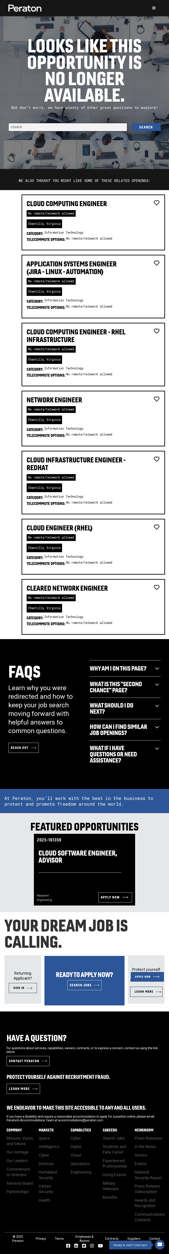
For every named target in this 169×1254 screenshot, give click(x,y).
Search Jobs (114, 1138)
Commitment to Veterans (18, 1172)
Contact (154, 1238)
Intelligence (49, 1146)
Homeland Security (48, 1175)
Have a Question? (37, 1037)
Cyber (44, 1155)
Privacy (41, 1238)
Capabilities (81, 1130)
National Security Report (148, 1175)
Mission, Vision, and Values (20, 1141)
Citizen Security (46, 1189)
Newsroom (144, 1130)
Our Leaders (17, 1160)
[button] (154, 8)
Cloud (76, 1155)
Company (14, 1130)
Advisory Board (20, 1183)
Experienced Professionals (115, 1163)
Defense (46, 1163)
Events (141, 1163)
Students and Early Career (114, 1149)
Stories (141, 1155)
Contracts (112, 1238)
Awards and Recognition (145, 1203)
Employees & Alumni (84, 1239)
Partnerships (18, 1191)
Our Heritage (18, 1152)
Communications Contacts (150, 1217)
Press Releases (148, 1138)
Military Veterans (111, 1186)
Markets (46, 1130)
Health (44, 1200)
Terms (59, 1238)
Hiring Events (114, 1174)
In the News (145, 1146)
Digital (76, 1146)
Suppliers (133, 1238)
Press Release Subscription (147, 1189)
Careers (110, 1130)
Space (44, 1138)
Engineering (81, 1172)
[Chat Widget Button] (160, 1245)
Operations (80, 1163)
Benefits (110, 1197)
